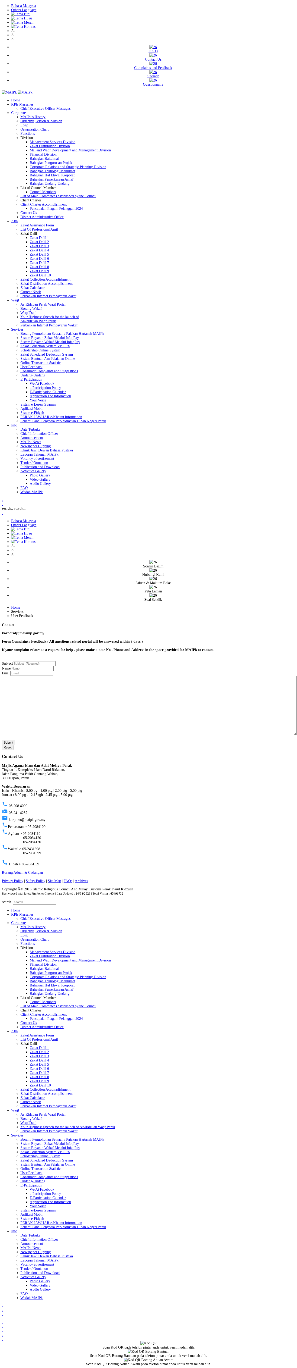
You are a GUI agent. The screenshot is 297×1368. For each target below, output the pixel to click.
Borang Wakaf (31, 308)
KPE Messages (22, 104)
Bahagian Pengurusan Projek (51, 163)
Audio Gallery (40, 483)
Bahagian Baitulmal (44, 158)
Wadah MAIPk (31, 492)
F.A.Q (153, 51)
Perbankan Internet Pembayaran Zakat (48, 296)
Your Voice (38, 400)
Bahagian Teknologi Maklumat (52, 171)
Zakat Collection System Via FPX (45, 346)
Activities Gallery (33, 471)
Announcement (31, 438)
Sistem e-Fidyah (32, 413)
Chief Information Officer (39, 433)
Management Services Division (52, 142)
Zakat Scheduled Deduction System (46, 354)
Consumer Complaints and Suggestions (49, 371)
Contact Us (153, 59)
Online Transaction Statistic (40, 363)
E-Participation (31, 379)
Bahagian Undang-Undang (49, 183)
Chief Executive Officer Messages (45, 108)
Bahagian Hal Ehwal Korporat (52, 175)
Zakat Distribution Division (50, 146)
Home (15, 100)
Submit (8, 742)
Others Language (23, 10)
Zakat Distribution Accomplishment (46, 283)
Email (6, 673)
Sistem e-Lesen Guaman (38, 404)
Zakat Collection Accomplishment (45, 279)
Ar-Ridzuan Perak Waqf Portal (42, 304)
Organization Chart (34, 129)
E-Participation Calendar (48, 392)
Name (6, 668)
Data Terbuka (30, 429)
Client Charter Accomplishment (43, 204)
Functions (27, 133)
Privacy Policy (12, 881)
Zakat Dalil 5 (39, 254)
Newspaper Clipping (35, 446)
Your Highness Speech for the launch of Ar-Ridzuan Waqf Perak (49, 319)
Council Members (43, 192)
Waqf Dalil (28, 313)
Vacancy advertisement (37, 458)
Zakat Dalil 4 (39, 250)
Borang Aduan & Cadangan (22, 872)
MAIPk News (30, 442)
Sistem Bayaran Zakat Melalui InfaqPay (49, 338)
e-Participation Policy (45, 388)
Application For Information (50, 396)
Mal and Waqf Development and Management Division (70, 150)
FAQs (68, 881)
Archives (81, 881)
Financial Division (43, 154)
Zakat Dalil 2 (39, 242)
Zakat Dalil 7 (39, 263)
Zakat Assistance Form (37, 225)
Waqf (15, 300)
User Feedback (31, 367)
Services (17, 329)
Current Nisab (30, 292)
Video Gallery (40, 479)
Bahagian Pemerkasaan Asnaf (51, 179)
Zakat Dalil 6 (39, 258)
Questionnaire (153, 84)
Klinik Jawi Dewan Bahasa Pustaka (46, 450)
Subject (7, 663)
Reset (8, 747)
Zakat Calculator (32, 288)
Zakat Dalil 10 (40, 275)
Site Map (54, 881)
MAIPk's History (32, 117)
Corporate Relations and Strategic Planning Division (68, 167)
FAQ (24, 488)
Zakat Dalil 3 (39, 246)
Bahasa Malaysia (23, 6)
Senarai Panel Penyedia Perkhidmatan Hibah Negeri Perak (63, 421)
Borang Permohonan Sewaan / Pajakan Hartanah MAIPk (62, 333)
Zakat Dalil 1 (39, 238)
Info (14, 425)
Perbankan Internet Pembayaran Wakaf (48, 325)
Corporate (18, 113)
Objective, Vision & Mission (41, 121)
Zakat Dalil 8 (39, 267)
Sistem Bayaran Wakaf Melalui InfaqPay (50, 342)
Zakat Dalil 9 (39, 271)
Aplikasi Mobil (31, 408)
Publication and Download (40, 467)
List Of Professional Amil (39, 229)
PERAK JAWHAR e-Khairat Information (51, 417)
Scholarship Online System (40, 350)
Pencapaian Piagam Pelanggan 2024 (56, 208)
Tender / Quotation (34, 463)
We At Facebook (42, 383)
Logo (24, 125)
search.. (7, 508)
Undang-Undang (32, 375)
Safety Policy (35, 881)
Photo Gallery (40, 475)
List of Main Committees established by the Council (58, 196)
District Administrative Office (42, 217)
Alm (14, 221)
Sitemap (153, 76)
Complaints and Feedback (153, 68)
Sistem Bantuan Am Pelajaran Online (47, 358)
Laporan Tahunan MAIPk (39, 454)
